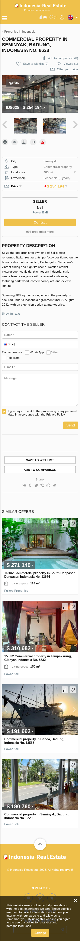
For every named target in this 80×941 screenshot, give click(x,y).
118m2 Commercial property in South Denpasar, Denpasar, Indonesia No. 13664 (39, 574)
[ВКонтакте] (24, 485)
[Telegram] (54, 485)
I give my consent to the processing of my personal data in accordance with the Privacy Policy (42, 412)
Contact (40, 222)
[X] (36, 485)
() (45, 17)
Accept (40, 933)
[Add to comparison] (65, 523)
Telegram (13, 357)
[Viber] (42, 485)
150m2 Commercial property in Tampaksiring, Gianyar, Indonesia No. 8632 (38, 658)
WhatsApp (37, 352)
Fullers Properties (16, 590)
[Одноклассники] (30, 485)
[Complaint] (42, 142)
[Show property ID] (33, 142)
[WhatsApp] (48, 485)
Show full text (11, 313)
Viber (54, 352)
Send (70, 425)
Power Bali (40, 212)
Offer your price (67, 69)
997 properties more (40, 231)
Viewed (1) (71, 63)
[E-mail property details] (14, 142)
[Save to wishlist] (73, 523)
